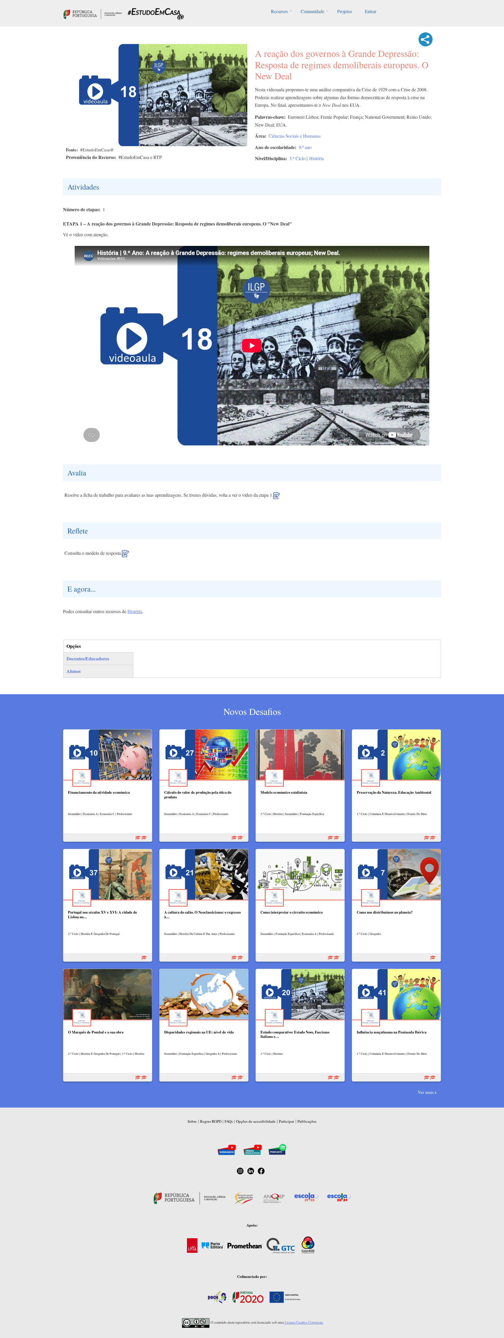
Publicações (307, 1121)
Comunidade (312, 11)
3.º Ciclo (297, 158)
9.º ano (305, 147)
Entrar (370, 11)
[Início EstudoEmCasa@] (93, 13)
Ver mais (426, 1092)
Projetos (344, 11)
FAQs (229, 1121)
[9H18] (276, 498)
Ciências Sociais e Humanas (295, 136)
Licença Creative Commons (304, 1322)
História (316, 158)
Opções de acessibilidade (256, 1121)
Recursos (279, 11)
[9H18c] (125, 556)
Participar (286, 1121)
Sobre (192, 1121)
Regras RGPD (210, 1121)
